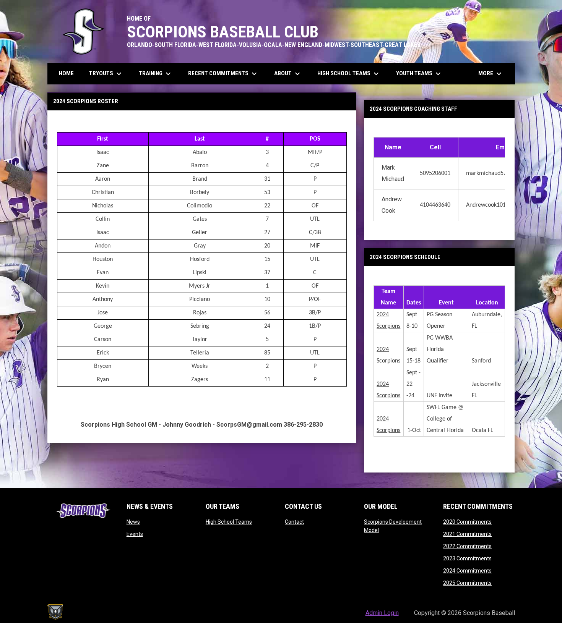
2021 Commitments (467, 534)
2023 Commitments (467, 558)
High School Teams (229, 522)
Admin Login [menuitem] (382, 613)
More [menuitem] (491, 73)
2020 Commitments (467, 522)
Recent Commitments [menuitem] (223, 73)
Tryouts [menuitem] (106, 73)
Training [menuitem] (156, 73)
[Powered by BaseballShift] (55, 612)
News (133, 522)
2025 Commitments (467, 583)
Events (135, 534)
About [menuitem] (288, 73)
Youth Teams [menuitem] (419, 73)
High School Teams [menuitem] (349, 73)
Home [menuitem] (66, 73)
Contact (294, 522)
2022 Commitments (467, 546)
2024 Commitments (467, 571)
